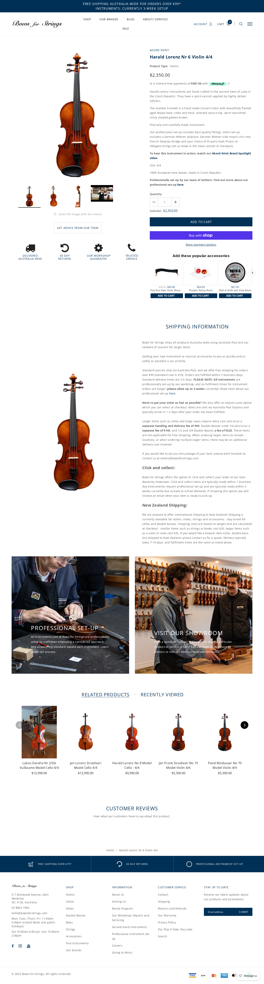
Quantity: (156, 194)
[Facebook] (13, 946)
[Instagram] (20, 946)
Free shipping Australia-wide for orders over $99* (132, 4)
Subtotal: (156, 211)
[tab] (104, 694)
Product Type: (159, 66)
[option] (78, 115)
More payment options (201, 244)
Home (110, 850)
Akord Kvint (159, 50)
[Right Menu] (249, 24)
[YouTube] (28, 946)
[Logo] (41, 24)
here (180, 184)
